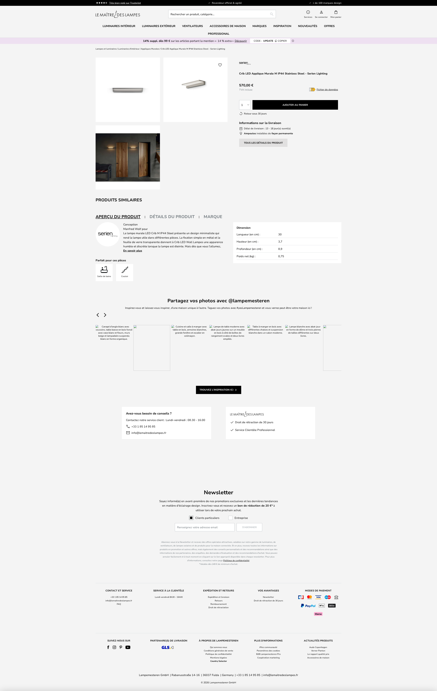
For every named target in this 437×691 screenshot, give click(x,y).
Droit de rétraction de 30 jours (268, 600)
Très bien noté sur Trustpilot (125, 2)
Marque (213, 216)
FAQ (119, 604)
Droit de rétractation (218, 607)
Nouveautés (307, 26)
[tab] (120, 217)
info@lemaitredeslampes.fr (148, 432)
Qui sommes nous (218, 647)
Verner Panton (318, 650)
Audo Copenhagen (318, 647)
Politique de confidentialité (236, 560)
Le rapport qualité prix (318, 654)
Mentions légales (218, 657)
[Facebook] (108, 647)
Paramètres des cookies (268, 650)
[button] (128, 157)
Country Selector (218, 661)
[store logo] (118, 14)
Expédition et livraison (218, 597)
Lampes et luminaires (106, 48)
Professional (218, 34)
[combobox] (222, 14)
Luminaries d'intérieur (128, 48)
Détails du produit (172, 216)
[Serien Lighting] (257, 63)
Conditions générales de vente (218, 650)
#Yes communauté (268, 647)
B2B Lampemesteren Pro (268, 654)
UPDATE (270, 40)
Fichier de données (327, 89)
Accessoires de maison (318, 657)
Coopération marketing (268, 657)
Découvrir (241, 41)
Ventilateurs (192, 26)
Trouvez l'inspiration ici (216, 389)
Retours (218, 600)
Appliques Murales (150, 48)
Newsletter (268, 597)
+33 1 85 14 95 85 (143, 426)
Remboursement (218, 604)
